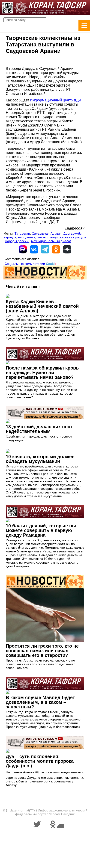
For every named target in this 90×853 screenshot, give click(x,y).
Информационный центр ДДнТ (56, 100)
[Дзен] (67, 249)
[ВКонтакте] (34, 249)
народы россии (17, 241)
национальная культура (68, 237)
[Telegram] (45, 249)
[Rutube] (23, 249)
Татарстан (22, 233)
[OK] (56, 249)
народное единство (33, 237)
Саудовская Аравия (47, 233)
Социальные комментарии (31, 264)
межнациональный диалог (51, 241)
